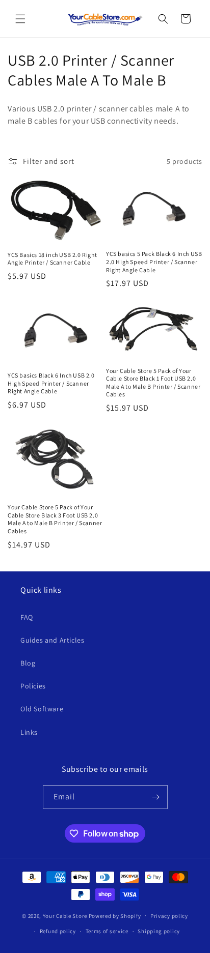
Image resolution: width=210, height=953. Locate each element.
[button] (20, 19)
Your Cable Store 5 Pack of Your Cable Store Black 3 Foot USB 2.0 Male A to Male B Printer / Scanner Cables (55, 519)
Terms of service (107, 931)
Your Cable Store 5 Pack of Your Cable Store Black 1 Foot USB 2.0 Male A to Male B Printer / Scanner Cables (153, 382)
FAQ (26, 617)
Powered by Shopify (115, 915)
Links (29, 732)
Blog (27, 663)
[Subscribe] (156, 797)
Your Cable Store (65, 915)
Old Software (41, 708)
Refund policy (58, 931)
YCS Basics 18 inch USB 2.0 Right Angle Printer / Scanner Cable (52, 259)
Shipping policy (159, 931)
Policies (33, 685)
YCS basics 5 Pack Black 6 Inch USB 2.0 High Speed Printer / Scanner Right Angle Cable (154, 261)
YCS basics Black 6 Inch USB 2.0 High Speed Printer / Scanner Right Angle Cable (51, 383)
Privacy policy (169, 915)
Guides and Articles (52, 640)
